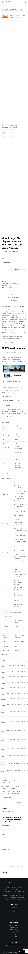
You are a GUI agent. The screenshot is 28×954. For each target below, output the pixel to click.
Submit (5, 872)
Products (7, 9)
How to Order (14, 915)
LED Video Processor (13, 283)
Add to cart (18, 269)
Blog (14, 913)
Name (3, 834)
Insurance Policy (14, 935)
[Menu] (25, 2)
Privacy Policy (14, 931)
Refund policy (14, 927)
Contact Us (14, 909)
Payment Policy (14, 936)
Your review (5, 849)
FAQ (14, 933)
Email (3, 842)
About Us (14, 907)
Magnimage (7, 285)
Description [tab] (14, 294)
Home (3, 9)
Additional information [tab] (14, 297)
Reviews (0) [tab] (14, 300)
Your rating (3, 830)
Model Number (5, 258)
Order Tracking (14, 929)
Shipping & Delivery (14, 925)
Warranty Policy (14, 917)
